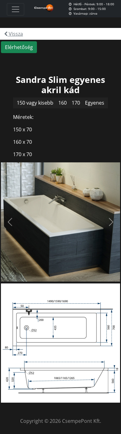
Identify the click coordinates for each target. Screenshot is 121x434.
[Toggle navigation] (15, 9)
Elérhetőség (19, 47)
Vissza (15, 33)
